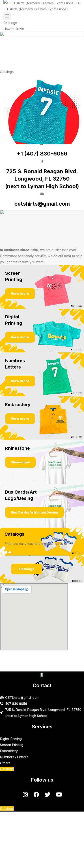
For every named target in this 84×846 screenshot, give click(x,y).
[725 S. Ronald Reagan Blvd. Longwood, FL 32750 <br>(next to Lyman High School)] (42, 161)
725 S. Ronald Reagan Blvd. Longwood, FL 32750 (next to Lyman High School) (42, 179)
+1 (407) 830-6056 (42, 153)
